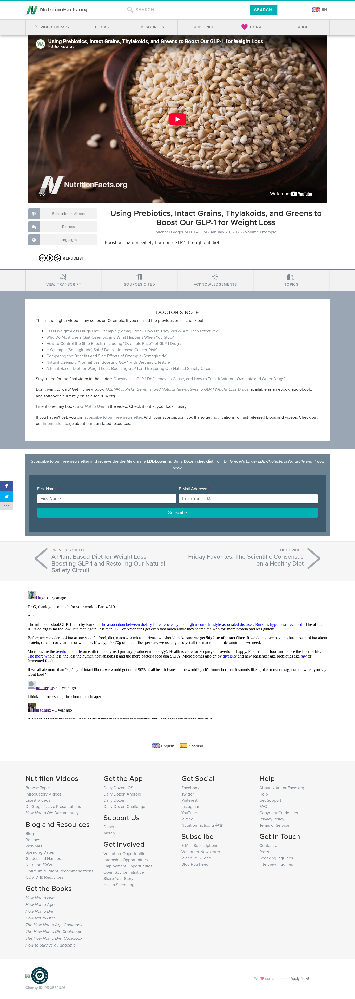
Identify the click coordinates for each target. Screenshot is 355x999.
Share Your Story (118, 878)
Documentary (52, 813)
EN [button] (323, 9)
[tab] (63, 280)
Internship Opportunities (125, 860)
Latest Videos (37, 800)
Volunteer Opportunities (125, 853)
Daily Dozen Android (122, 794)
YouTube (189, 813)
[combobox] (186, 10)
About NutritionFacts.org (281, 788)
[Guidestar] (27, 975)
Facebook (190, 788)
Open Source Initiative (123, 872)
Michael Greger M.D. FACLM (182, 232)
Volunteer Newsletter (200, 852)
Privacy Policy (271, 819)
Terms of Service (274, 825)
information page (58, 423)
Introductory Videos (43, 794)
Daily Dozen (114, 800)
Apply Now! (300, 978)
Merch (109, 833)
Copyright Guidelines (278, 813)
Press (264, 852)
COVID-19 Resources (44, 877)
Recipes (32, 840)
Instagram (190, 806)
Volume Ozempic (260, 232)
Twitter (187, 794)
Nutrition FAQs (38, 864)
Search (263, 10)
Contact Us (269, 845)
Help (263, 794)
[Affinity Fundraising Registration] (40, 975)
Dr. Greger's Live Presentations (53, 806)
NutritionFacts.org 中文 (202, 825)
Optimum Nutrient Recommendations (59, 871)
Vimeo (187, 819)
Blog (29, 833)
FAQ (263, 806)
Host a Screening (118, 885)
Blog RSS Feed (194, 864)
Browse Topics (38, 788)
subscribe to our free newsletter (113, 417)
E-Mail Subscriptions (199, 845)
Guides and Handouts (44, 858)
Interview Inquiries (276, 864)
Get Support (270, 800)
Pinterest (189, 800)
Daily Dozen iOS (118, 788)
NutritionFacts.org (63, 9)
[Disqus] (177, 654)
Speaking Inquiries (276, 858)
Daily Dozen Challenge (124, 806)
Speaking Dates (39, 852)
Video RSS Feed (196, 858)
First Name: (48, 488)
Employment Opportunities (127, 866)
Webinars (33, 846)
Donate (110, 827)
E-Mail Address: (194, 488)
